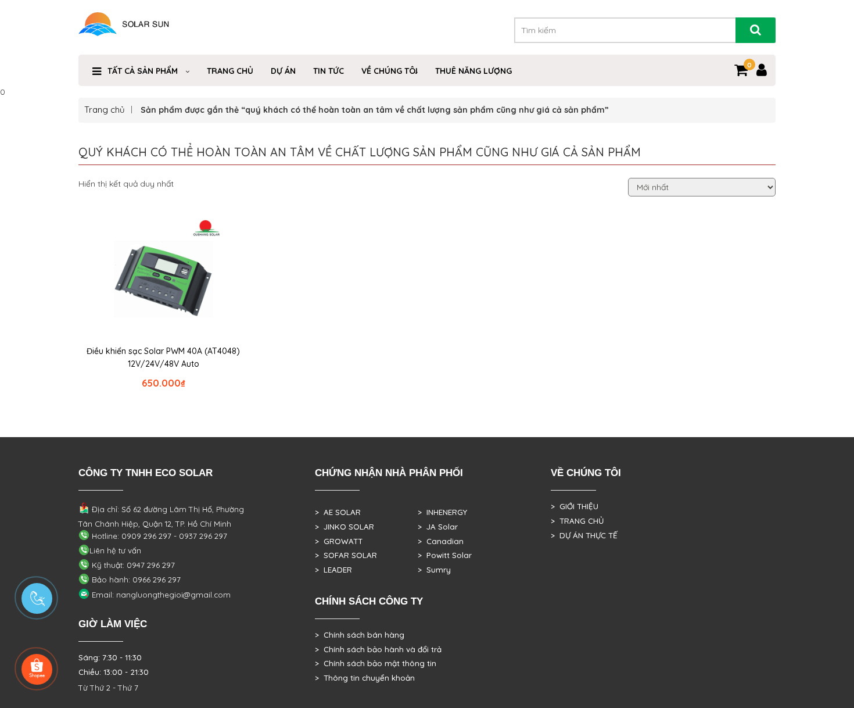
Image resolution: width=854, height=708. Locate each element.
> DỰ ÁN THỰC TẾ (584, 535)
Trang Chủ (230, 71)
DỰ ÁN (283, 71)
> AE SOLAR (338, 512)
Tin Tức (328, 71)
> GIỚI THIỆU (574, 506)
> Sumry (434, 569)
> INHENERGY (442, 512)
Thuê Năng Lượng (473, 71)
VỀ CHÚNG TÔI (389, 71)
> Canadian (441, 541)
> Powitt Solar (445, 555)
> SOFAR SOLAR (346, 555)
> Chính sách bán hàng (359, 634)
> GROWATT (339, 541)
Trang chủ (104, 109)
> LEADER (333, 569)
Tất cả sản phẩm (142, 71)
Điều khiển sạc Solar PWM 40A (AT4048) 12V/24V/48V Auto (163, 357)
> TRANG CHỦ (577, 520)
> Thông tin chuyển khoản (365, 677)
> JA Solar (438, 526)
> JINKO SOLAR (344, 526)
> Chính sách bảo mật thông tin (375, 663)
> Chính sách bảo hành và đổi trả (378, 649)
